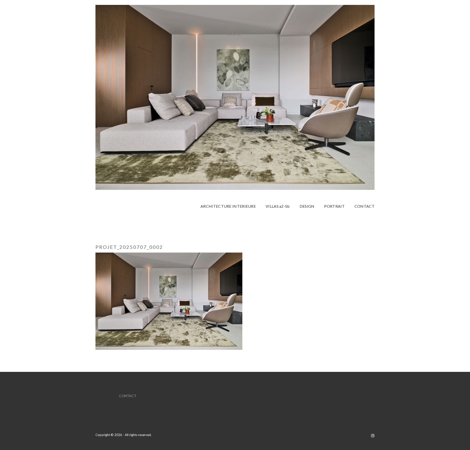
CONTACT (127, 396)
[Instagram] (373, 435)
